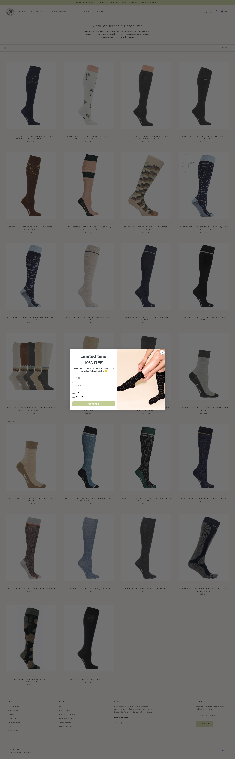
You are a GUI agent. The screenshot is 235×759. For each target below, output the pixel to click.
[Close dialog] (162, 352)
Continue (93, 403)
